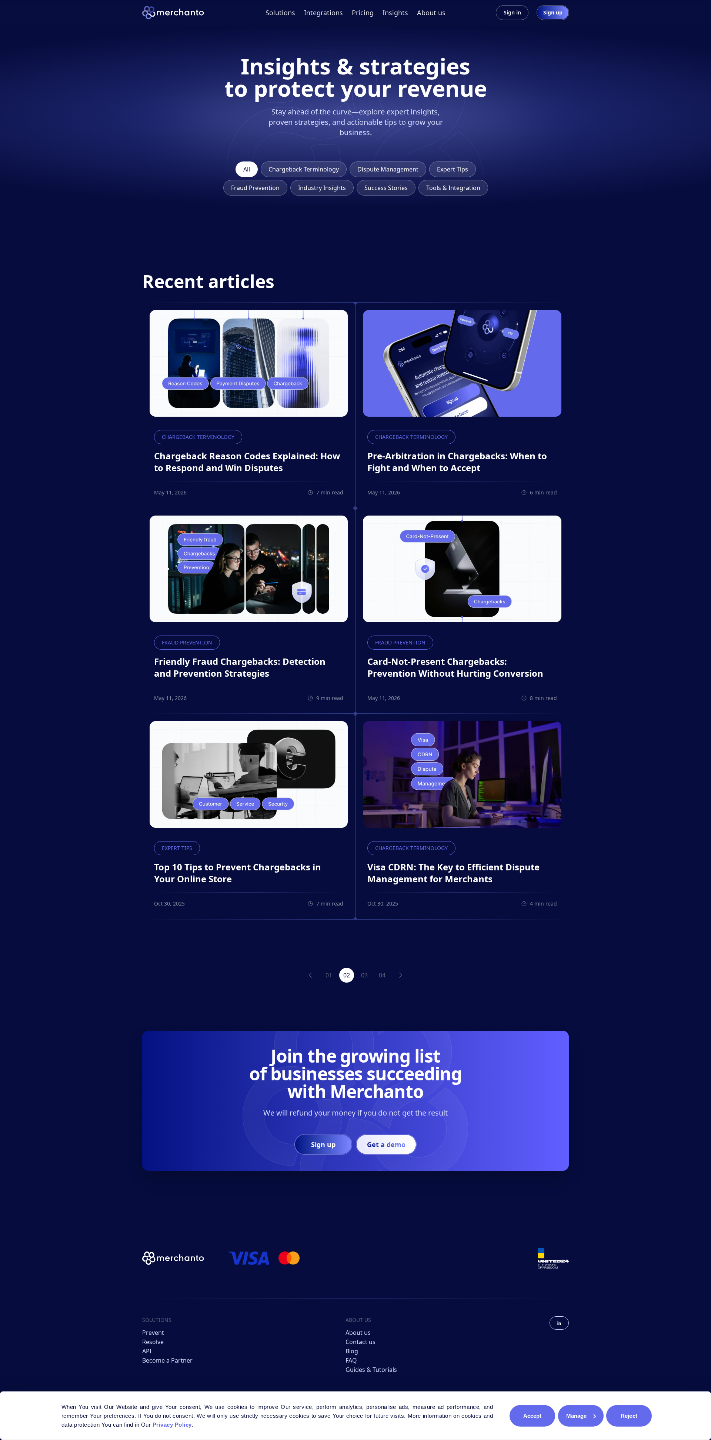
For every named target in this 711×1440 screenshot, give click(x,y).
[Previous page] (310, 975)
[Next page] (401, 975)
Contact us (360, 1342)
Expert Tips (452, 169)
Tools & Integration (453, 188)
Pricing (363, 12)
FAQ (351, 1360)
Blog (352, 1351)
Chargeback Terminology (303, 169)
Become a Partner (167, 1360)
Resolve (153, 1342)
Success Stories (386, 188)
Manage (576, 1415)
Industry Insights (322, 188)
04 (382, 975)
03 (364, 975)
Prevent (153, 1333)
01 (329, 975)
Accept (532, 1415)
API (146, 1351)
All (246, 169)
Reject (629, 1415)
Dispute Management (387, 169)
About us (431, 12)
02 (346, 975)
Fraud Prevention (255, 188)
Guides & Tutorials (371, 1370)
